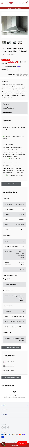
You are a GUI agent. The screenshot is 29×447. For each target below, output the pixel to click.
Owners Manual (9, 366)
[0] (26, 3)
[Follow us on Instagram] (5, 427)
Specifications (8, 108)
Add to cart (14, 445)
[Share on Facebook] (18, 75)
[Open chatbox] (3, 444)
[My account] (23, 3)
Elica (2, 54)
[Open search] (20, 3)
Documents (7, 112)
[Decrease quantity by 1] (9, 69)
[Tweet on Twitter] (24, 75)
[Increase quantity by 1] (17, 69)
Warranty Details (9, 370)
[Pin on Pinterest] (21, 75)
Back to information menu (11, 184)
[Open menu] (2, 3)
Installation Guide (9, 361)
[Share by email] (26, 75)
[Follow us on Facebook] (2, 427)
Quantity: (4, 69)
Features (6, 104)
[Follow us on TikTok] (8, 427)
